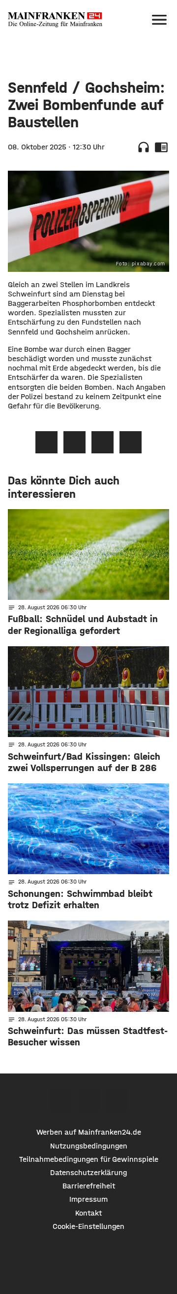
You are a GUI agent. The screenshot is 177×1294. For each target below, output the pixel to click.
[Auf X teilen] (74, 442)
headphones (143, 147)
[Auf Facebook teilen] (46, 442)
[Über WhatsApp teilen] (102, 442)
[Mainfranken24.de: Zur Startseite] (55, 20)
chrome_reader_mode (161, 147)
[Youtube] (117, 1100)
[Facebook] (61, 1100)
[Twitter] (89, 1100)
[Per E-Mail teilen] (130, 442)
